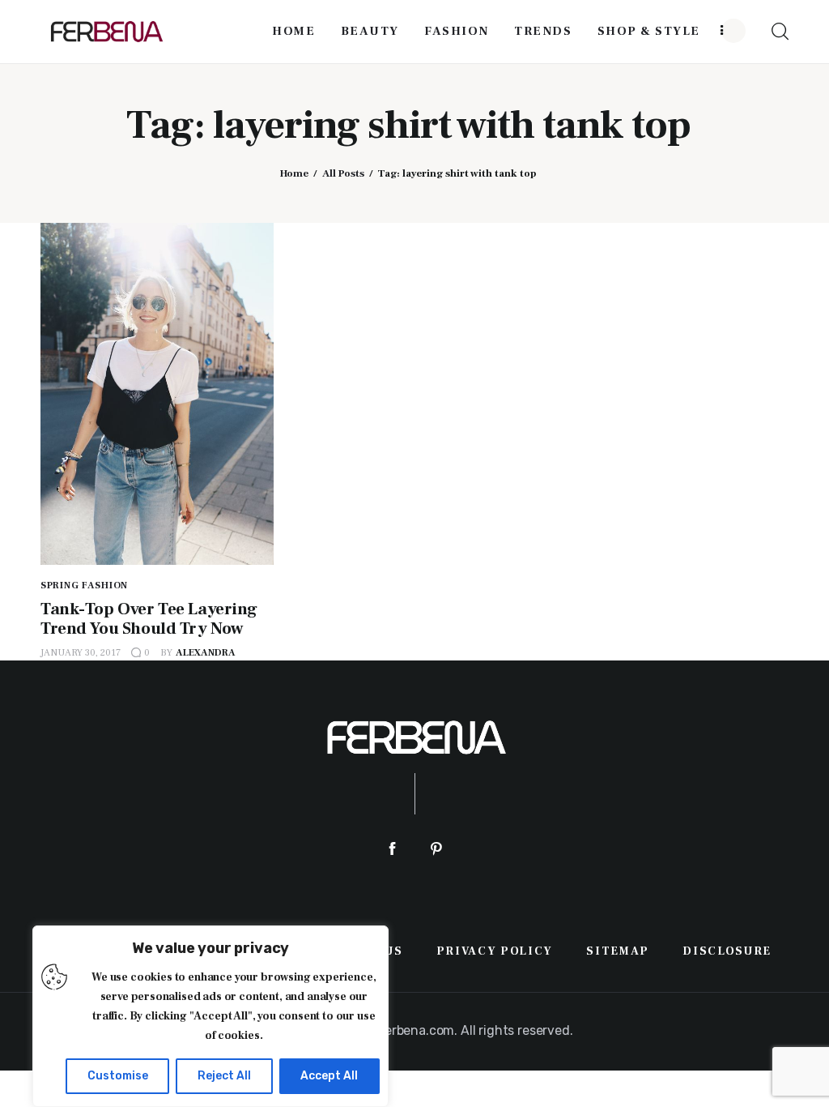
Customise (117, 1076)
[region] (210, 1016)
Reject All (224, 1076)
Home (294, 173)
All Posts (343, 173)
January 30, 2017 (80, 653)
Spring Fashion (84, 585)
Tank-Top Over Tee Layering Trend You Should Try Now (148, 618)
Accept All (329, 1076)
